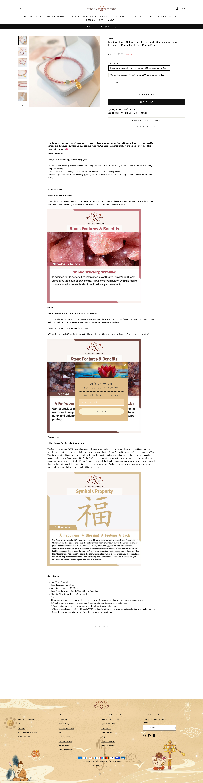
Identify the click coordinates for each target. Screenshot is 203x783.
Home (110, 38)
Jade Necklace (106, 732)
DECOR (89, 20)
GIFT (101, 20)
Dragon (104, 737)
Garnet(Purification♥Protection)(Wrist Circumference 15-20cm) (138, 75)
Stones (20, 724)
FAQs (61, 732)
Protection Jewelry (108, 741)
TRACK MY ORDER (25, 737)
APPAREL (173, 16)
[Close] (125, 365)
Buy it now (146, 102)
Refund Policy (146, 127)
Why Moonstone (107, 745)
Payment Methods (65, 741)
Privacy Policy (64, 745)
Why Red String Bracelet (110, 719)
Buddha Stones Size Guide (28, 732)
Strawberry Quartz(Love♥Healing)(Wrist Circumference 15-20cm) (139, 68)
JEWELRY (73, 16)
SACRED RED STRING (32, 16)
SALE (151, 16)
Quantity (114, 82)
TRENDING (121, 16)
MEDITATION (105, 16)
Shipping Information (66, 728)
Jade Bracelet (106, 728)
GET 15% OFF (102, 411)
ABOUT (111, 20)
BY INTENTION (137, 16)
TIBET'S (160, 16)
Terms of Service (65, 737)
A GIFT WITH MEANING (55, 16)
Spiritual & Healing (108, 724)
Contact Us (63, 719)
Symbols (21, 728)
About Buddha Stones (26, 719)
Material (114, 63)
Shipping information (146, 120)
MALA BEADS (88, 16)
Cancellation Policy (66, 750)
